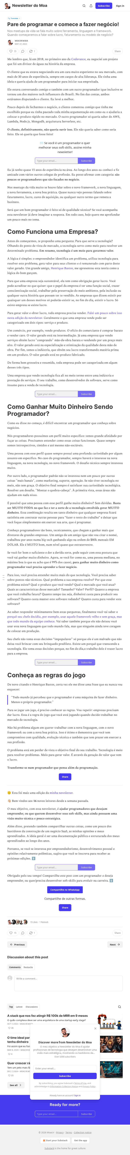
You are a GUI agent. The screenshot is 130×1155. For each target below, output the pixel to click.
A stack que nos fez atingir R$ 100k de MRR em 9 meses (47, 1016)
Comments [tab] (14, 967)
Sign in (120, 5)
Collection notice (82, 1132)
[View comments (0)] (23, 51)
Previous (19, 944)
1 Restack (43, 922)
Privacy (60, 1132)
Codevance (78, 59)
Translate (14, 18)
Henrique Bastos (62, 268)
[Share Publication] (91, 6)
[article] (65, 1022)
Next (113, 944)
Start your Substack (57, 1140)
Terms (68, 1132)
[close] (95, 1028)
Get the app (80, 1140)
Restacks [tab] (28, 967)
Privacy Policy (89, 1086)
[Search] (84, 6)
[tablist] (21, 967)
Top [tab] (11, 1006)
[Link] (2, 231)
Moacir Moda (21, 41)
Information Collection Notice (64, 1086)
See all (14, 1085)
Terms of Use (80, 1083)
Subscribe (104, 5)
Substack (49, 1148)
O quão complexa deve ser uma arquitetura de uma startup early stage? (46, 1020)
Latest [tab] (19, 1006)
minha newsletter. (61, 793)
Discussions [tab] (32, 1006)
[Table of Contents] (3, 577)
